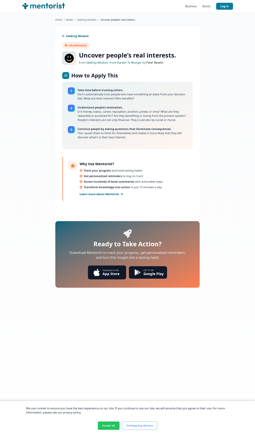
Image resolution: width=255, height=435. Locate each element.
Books (206, 6)
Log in (224, 6)
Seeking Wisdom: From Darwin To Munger (114, 62)
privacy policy (71, 412)
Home (58, 19)
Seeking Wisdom (86, 19)
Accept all (108, 425)
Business (191, 6)
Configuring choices (139, 425)
